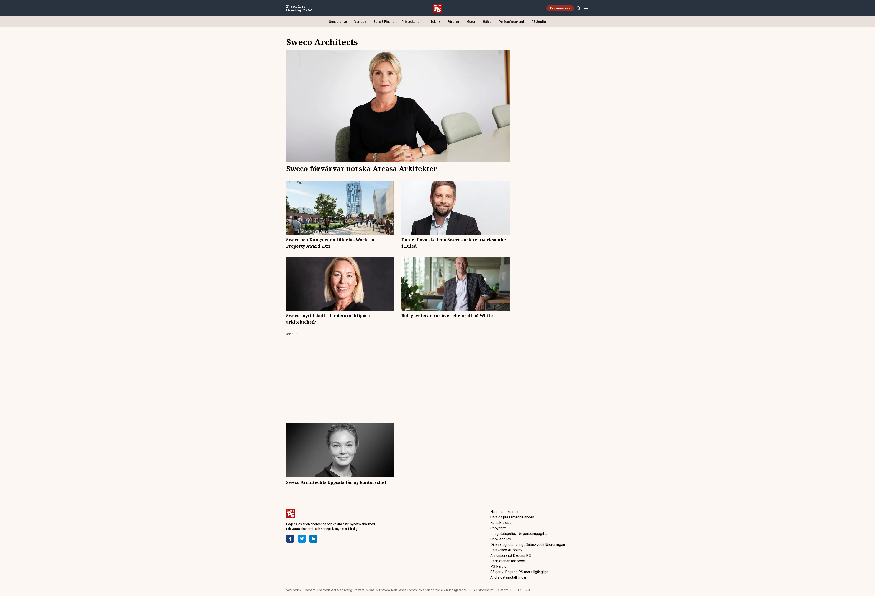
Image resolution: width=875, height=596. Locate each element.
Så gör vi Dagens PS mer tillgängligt (519, 572)
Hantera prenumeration (508, 512)
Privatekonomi (412, 21)
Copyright (498, 528)
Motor (471, 21)
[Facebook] (290, 539)
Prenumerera (560, 8)
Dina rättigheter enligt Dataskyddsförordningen (527, 544)
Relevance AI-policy (506, 550)
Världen (360, 21)
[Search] (578, 8)
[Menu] (586, 8)
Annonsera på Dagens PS (510, 555)
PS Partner (499, 566)
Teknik (435, 21)
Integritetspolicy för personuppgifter (519, 533)
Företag (453, 21)
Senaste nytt (338, 21)
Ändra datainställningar (508, 577)
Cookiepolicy (500, 539)
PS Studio (538, 21)
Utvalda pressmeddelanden (512, 517)
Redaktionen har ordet (507, 561)
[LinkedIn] (313, 539)
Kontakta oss (500, 523)
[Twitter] (302, 539)
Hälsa (487, 21)
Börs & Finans (383, 21)
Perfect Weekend (511, 21)
